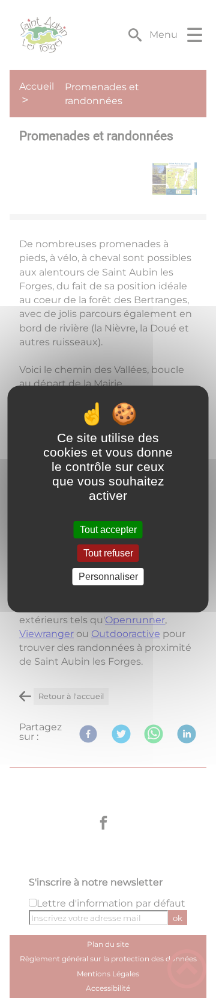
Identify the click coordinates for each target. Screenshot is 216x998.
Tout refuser (108, 553)
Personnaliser (108, 576)
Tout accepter (108, 530)
